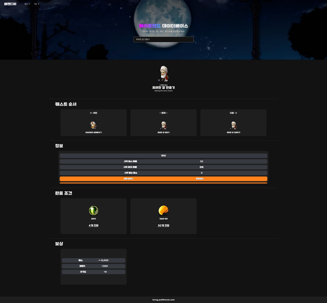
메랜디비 (10, 4)
